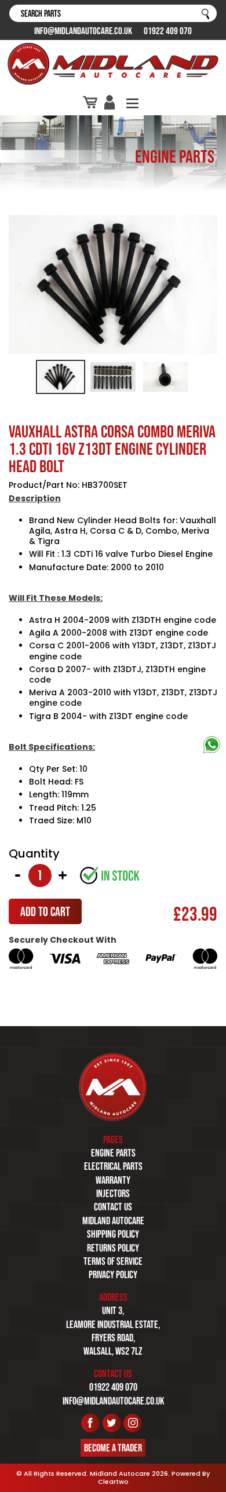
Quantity (34, 853)
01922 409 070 (168, 31)
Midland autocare (113, 1221)
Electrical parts (113, 1166)
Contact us (113, 1207)
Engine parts (113, 1153)
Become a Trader (113, 1448)
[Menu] (132, 102)
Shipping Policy (113, 1234)
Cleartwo (113, 1481)
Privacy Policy (113, 1275)
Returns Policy (113, 1248)
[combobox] (113, 13)
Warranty (113, 1180)
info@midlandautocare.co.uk (83, 31)
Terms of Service (113, 1261)
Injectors (113, 1193)
